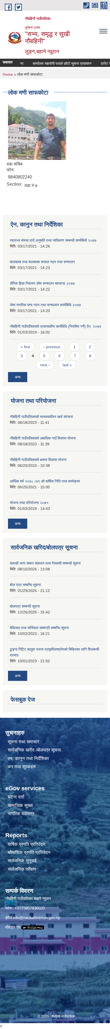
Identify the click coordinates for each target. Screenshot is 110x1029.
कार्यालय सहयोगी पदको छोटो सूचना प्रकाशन (54, 63)
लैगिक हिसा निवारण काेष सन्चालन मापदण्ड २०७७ (42, 283)
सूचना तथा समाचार (23, 741)
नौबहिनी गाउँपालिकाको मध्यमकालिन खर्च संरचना (41, 417)
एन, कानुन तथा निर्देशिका (28, 758)
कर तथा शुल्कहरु (22, 766)
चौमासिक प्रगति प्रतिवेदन (29, 852)
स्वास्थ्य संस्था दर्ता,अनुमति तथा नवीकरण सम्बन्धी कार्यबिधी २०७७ (53, 240)
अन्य (18, 377)
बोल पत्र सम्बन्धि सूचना (25, 585)
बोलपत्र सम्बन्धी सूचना (25, 606)
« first (25, 347)
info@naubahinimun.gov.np (36, 917)
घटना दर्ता (16, 797)
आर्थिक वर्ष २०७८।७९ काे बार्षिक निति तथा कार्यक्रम (45, 481)
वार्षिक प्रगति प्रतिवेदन (26, 844)
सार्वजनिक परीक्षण (22, 869)
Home (8, 74)
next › (45, 365)
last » (67, 365)
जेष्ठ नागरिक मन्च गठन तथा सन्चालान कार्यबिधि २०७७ (45, 305)
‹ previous (52, 347)
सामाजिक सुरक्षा (20, 805)
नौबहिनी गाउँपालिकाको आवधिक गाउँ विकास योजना (43, 438)
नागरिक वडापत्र (21, 813)
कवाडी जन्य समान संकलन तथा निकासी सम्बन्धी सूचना (45, 563)
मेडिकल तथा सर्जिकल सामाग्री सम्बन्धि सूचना (39, 628)
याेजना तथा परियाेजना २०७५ (29, 503)
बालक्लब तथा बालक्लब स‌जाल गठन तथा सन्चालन (42, 262)
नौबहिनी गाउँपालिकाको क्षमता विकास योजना (38, 460)
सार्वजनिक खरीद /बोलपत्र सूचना (34, 750)
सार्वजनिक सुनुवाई (22, 860)
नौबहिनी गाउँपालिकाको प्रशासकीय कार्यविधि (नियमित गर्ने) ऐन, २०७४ (55, 326)
